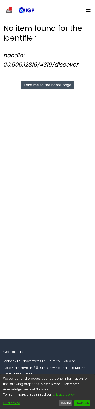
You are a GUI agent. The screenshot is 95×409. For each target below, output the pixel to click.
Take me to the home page (47, 84)
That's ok (81, 403)
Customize (11, 403)
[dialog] (47, 391)
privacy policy (64, 394)
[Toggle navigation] (88, 10)
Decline (64, 403)
